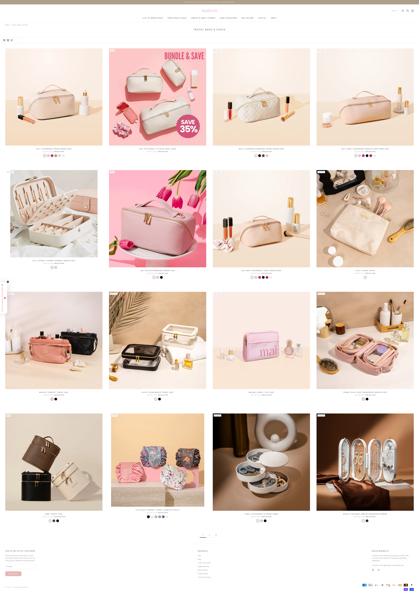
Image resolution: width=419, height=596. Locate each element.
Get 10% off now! (231, 305)
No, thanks (231, 312)
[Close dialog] (249, 276)
